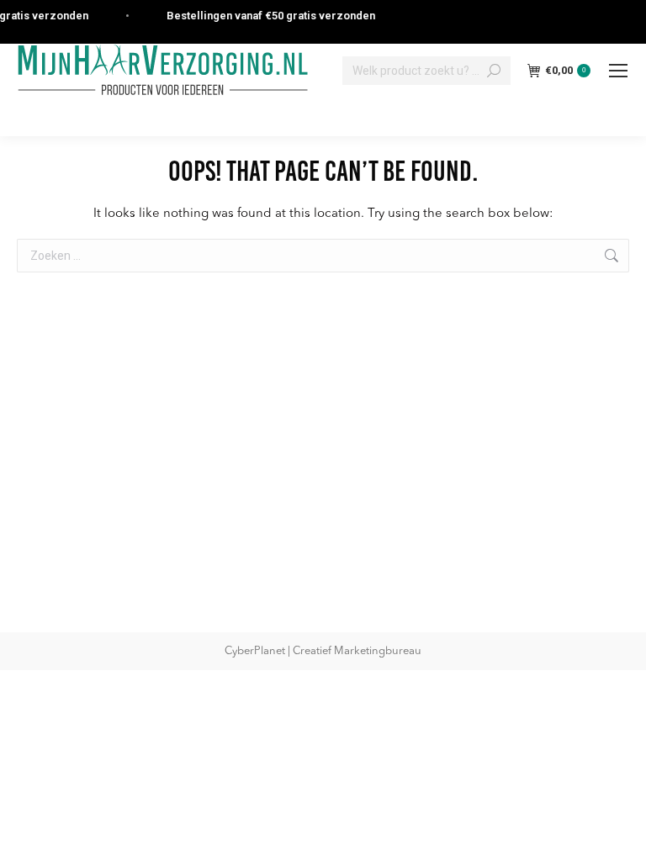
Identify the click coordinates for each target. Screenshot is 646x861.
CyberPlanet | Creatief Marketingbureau (323, 651)
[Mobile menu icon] (618, 71)
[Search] (493, 70)
